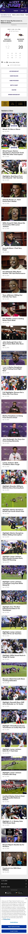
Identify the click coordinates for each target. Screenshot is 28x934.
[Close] (26, 898)
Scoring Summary (20, 104)
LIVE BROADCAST (14, 71)
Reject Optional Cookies (14, 926)
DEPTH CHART (14, 85)
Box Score (12, 104)
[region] (14, 915)
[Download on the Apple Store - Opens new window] (8, 893)
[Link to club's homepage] (3, 10)
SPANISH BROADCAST (14, 94)
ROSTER (14, 90)
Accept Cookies (14, 931)
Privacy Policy (6, 919)
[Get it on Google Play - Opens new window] (19, 893)
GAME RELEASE (14, 76)
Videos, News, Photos (5, 104)
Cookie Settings (14, 922)
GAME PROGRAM (14, 80)
